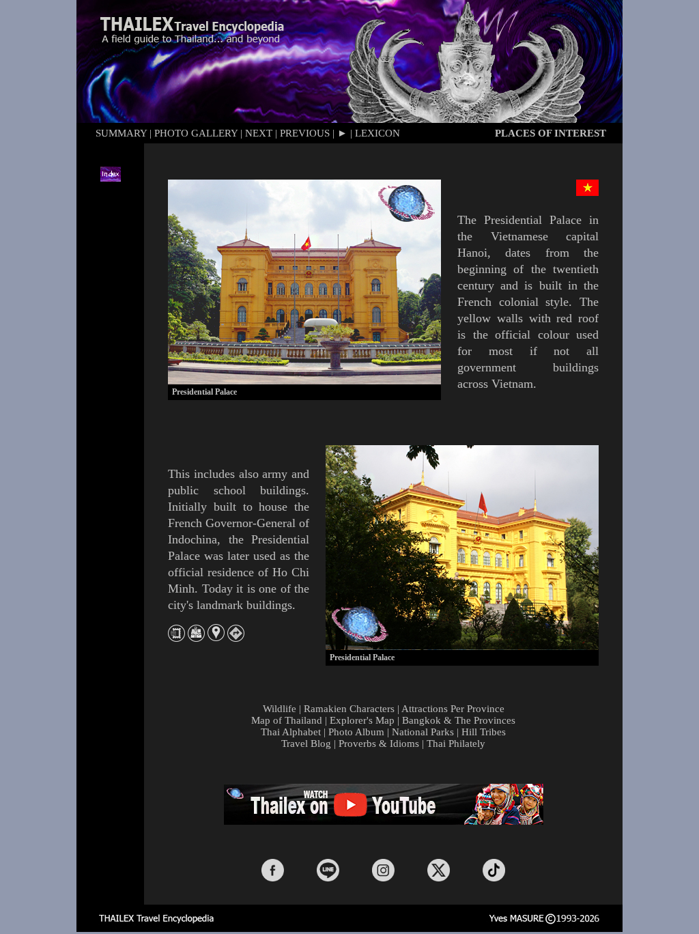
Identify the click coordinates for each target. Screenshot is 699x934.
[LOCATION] (216, 637)
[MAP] (196, 638)
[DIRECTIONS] (235, 638)
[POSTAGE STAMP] (176, 638)
